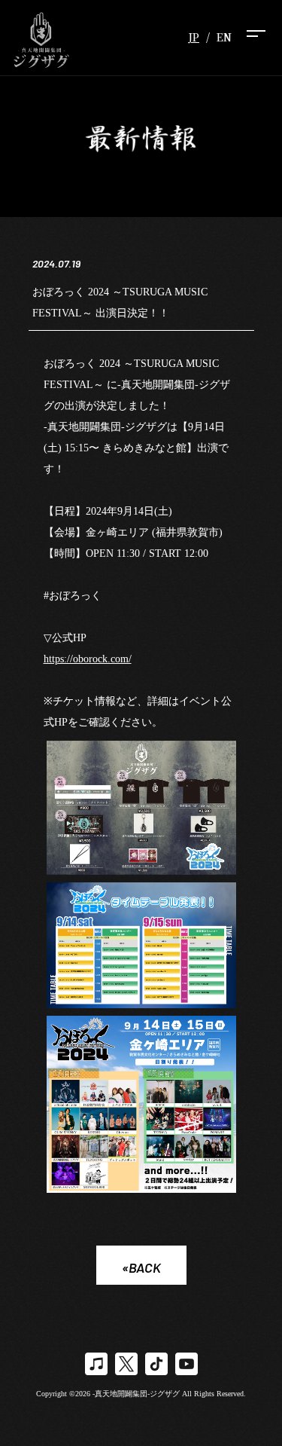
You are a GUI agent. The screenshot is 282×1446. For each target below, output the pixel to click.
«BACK (141, 1267)
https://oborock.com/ (88, 659)
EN (224, 36)
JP (193, 36)
